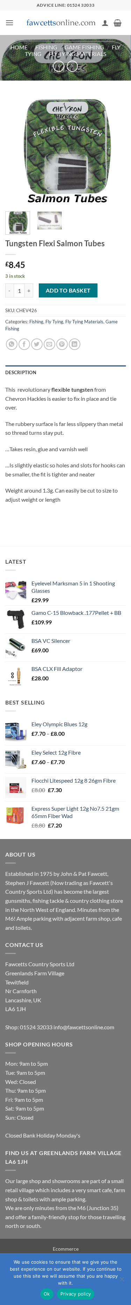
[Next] (114, 150)
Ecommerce (66, 1249)
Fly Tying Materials (77, 53)
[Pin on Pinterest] (62, 344)
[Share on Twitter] (37, 344)
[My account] (105, 22)
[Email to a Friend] (49, 344)
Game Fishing (84, 47)
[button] (9, 22)
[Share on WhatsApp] (11, 344)
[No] (121, 1281)
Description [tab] (20, 372)
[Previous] (16, 150)
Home (19, 47)
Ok (47, 1294)
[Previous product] (72, 66)
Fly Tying (54, 321)
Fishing (46, 47)
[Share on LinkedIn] (74, 344)
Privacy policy (75, 1294)
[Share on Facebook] (24, 344)
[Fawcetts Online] (61, 23)
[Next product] (58, 66)
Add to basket (68, 290)
